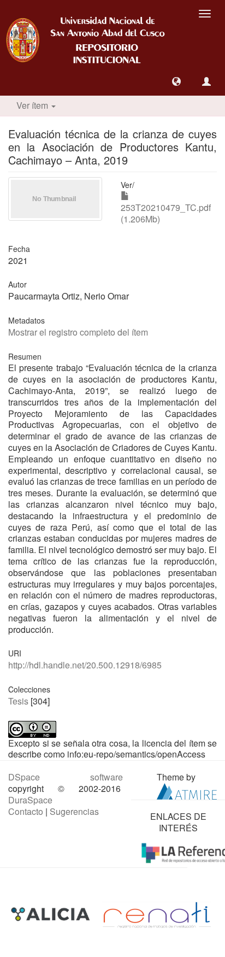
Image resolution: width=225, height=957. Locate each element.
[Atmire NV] (187, 790)
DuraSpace (30, 800)
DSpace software (65, 777)
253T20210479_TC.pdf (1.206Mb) (166, 213)
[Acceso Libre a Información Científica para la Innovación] (51, 914)
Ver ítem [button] (33, 105)
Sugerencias (74, 811)
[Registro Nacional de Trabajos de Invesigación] (156, 914)
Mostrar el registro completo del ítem (78, 332)
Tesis (18, 701)
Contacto (25, 811)
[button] (176, 81)
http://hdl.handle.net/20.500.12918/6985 (85, 665)
